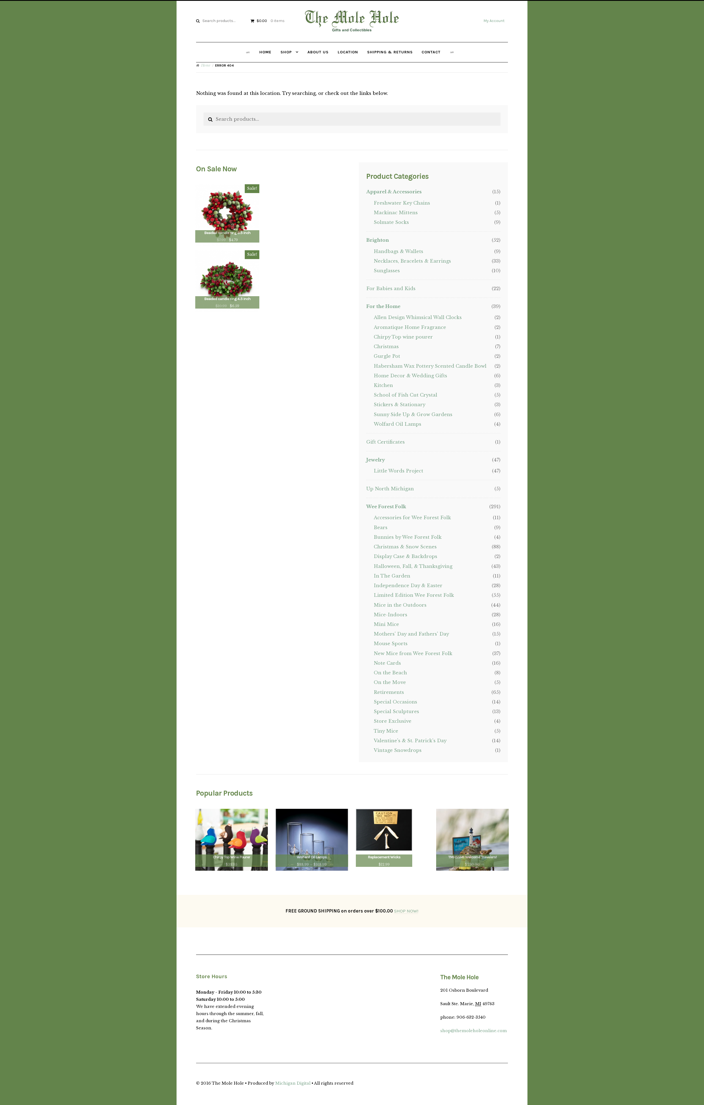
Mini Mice (386, 624)
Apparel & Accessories (394, 192)
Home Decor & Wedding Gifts (410, 376)
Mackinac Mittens (396, 213)
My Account (494, 20)
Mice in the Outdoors (400, 605)
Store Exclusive (392, 721)
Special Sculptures (396, 711)
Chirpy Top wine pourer (403, 337)
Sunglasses (387, 271)
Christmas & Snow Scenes (405, 547)
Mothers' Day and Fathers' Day (411, 634)
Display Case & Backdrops (405, 556)
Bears (380, 527)
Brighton (377, 240)
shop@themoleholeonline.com (473, 1030)
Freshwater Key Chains (402, 203)
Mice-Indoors (390, 615)
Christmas (386, 347)
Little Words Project (398, 471)
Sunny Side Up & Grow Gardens (413, 414)
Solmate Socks (391, 222)
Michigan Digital (292, 1083)
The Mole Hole (352, 31)
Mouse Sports (391, 644)
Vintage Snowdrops (398, 750)
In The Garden (392, 576)
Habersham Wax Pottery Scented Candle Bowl (430, 366)
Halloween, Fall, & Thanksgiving (413, 566)
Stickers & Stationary (399, 405)
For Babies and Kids (391, 289)
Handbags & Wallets (398, 251)
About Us (318, 52)
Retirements (389, 692)
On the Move (390, 682)
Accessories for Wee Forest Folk (412, 518)
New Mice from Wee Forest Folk (413, 653)
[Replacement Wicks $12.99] (384, 830)
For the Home (383, 306)
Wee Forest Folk (386, 507)
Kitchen (383, 385)
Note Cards (387, 663)
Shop (286, 52)
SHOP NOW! (406, 911)
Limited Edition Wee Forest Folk (414, 595)
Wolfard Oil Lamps (397, 424)
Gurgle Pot (387, 356)
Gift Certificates (385, 442)
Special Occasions (395, 702)
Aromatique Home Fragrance (410, 327)
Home (265, 52)
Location (348, 52)
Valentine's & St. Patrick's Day (410, 741)
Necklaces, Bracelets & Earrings (412, 261)
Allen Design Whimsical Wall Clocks (418, 317)
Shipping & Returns (390, 52)
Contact (431, 52)
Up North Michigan (390, 489)
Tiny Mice (386, 731)
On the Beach (390, 673)
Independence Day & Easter (408, 586)
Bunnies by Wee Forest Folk (408, 537)
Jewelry (375, 460)
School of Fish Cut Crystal (405, 395)
